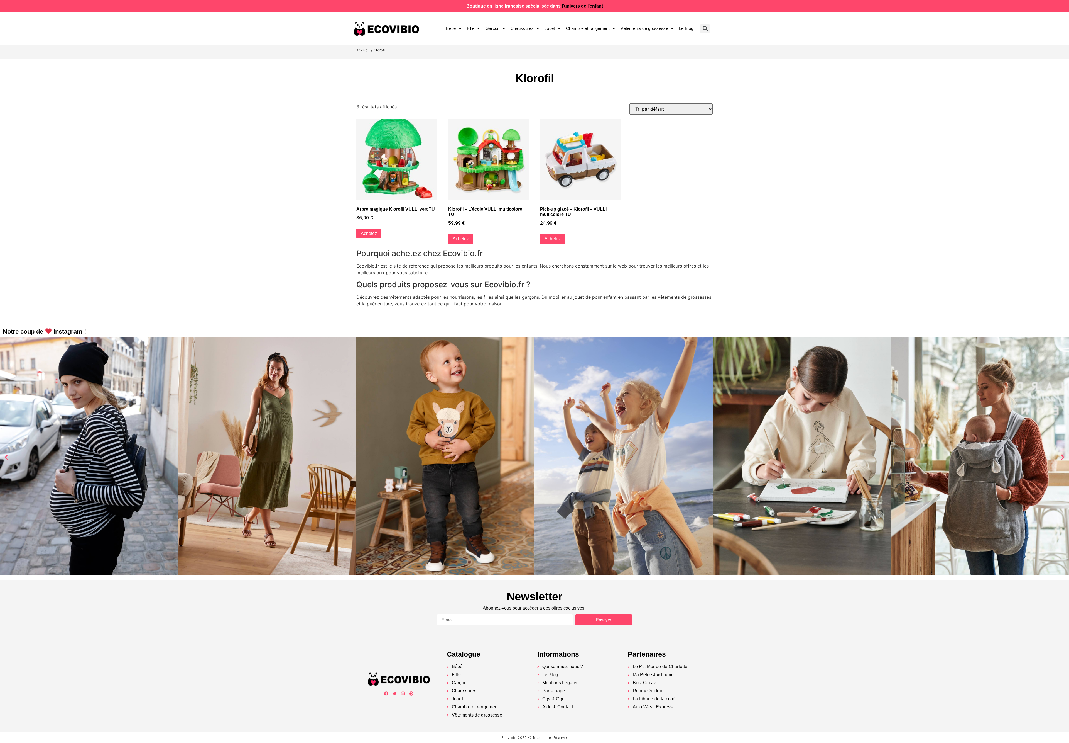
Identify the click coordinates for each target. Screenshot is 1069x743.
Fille (471, 28)
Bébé (451, 28)
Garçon (493, 28)
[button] (6, 457)
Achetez (369, 233)
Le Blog (686, 28)
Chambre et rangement (588, 28)
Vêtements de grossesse (644, 28)
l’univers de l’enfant (582, 6)
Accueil (363, 50)
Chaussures (522, 28)
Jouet (550, 28)
